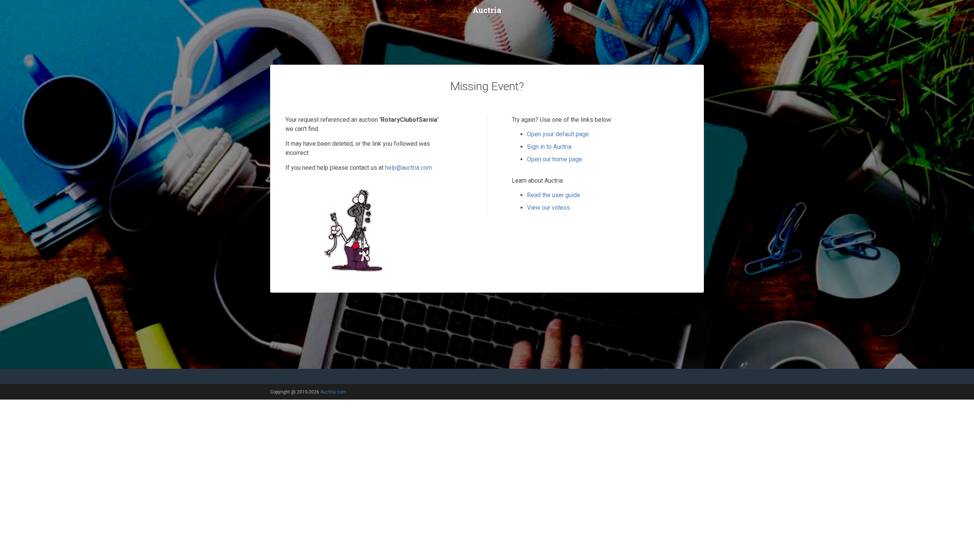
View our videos (548, 207)
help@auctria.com (408, 167)
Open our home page (554, 159)
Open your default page (558, 134)
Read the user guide (553, 195)
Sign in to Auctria (549, 146)
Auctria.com (333, 392)
